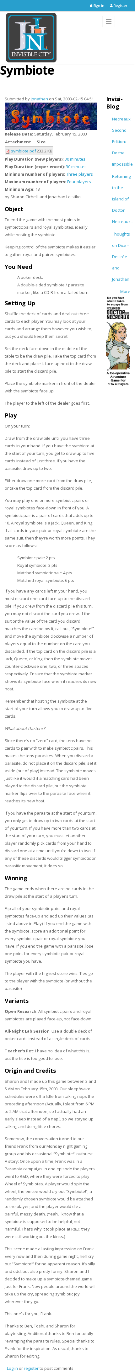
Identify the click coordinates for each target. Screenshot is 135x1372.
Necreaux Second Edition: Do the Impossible (122, 141)
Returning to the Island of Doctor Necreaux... (122, 198)
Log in (12, 1368)
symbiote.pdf (23, 151)
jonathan (39, 99)
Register (120, 5)
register (31, 1368)
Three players (79, 174)
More (125, 291)
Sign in (98, 5)
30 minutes (75, 159)
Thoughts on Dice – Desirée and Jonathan (121, 256)
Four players (79, 181)
